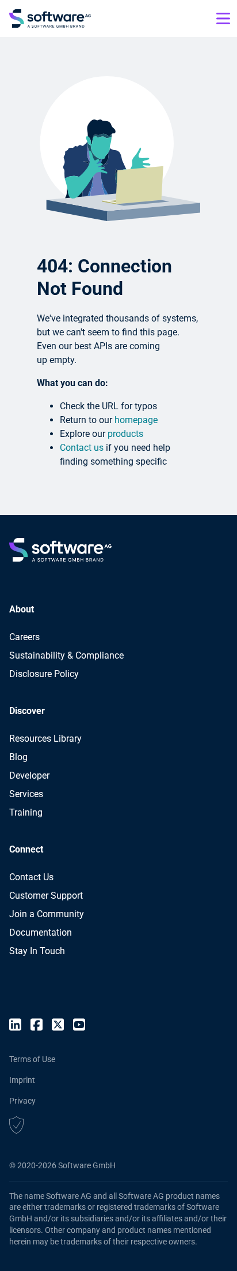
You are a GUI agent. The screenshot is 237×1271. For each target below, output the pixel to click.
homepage (136, 419)
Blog (18, 757)
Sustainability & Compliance (66, 655)
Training (26, 812)
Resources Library (45, 738)
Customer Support (46, 895)
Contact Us (31, 877)
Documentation (40, 932)
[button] (16, 1126)
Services (26, 793)
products (125, 433)
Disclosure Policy (44, 673)
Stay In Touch (37, 950)
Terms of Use (32, 1059)
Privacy (22, 1100)
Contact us (82, 447)
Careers (24, 636)
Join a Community (46, 914)
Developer (29, 775)
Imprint (22, 1080)
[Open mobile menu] (223, 18)
